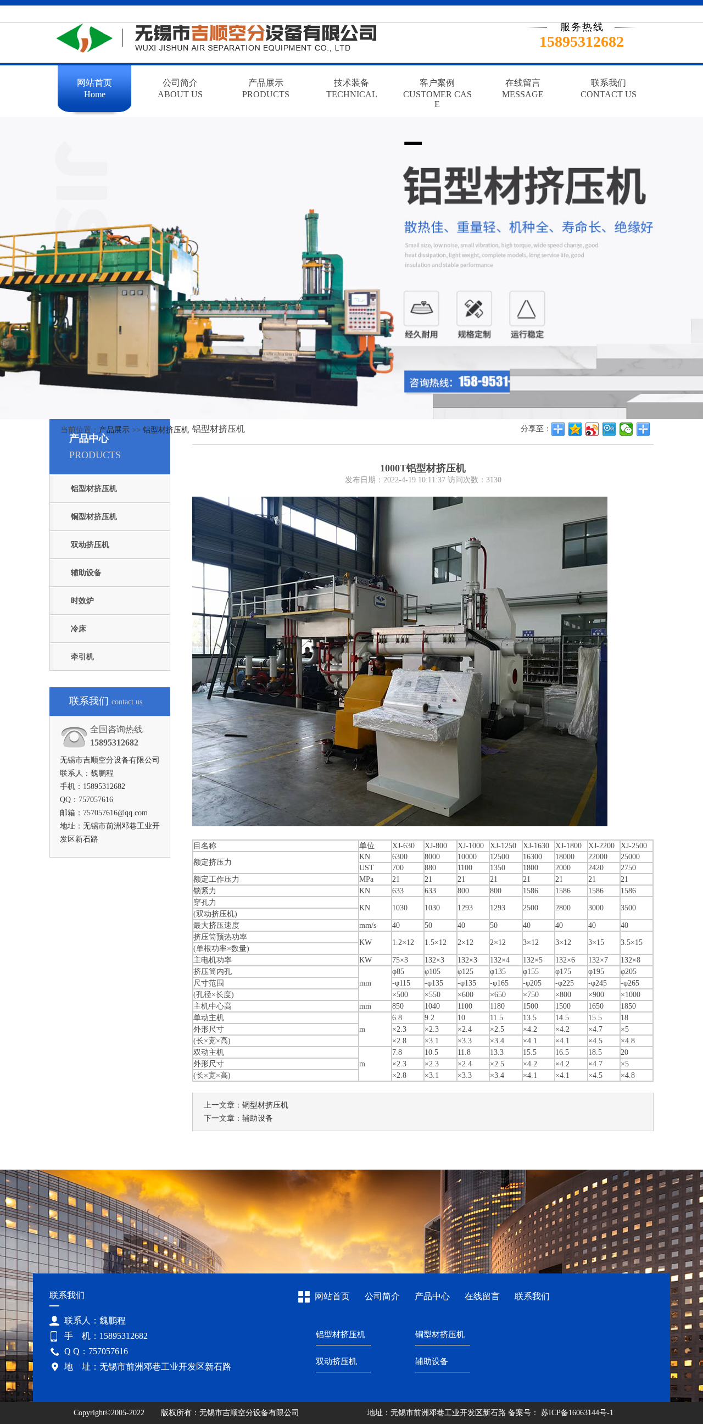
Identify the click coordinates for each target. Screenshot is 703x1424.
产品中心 (432, 1296)
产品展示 (114, 430)
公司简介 (382, 1296)
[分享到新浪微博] (592, 429)
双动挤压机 (90, 545)
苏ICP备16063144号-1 (576, 1413)
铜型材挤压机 (94, 517)
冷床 (78, 629)
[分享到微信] (626, 429)
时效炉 (82, 601)
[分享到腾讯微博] (609, 429)
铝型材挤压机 (166, 430)
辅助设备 (86, 573)
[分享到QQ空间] (575, 429)
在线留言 (482, 1296)
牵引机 (82, 657)
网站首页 (332, 1296)
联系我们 (532, 1296)
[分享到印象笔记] (643, 429)
